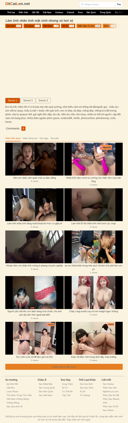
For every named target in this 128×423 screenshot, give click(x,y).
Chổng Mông (13, 402)
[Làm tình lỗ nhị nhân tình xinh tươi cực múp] (93, 204)
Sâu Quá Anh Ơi (15, 406)
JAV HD (35, 12)
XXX (105, 402)
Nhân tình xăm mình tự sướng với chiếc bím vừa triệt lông (93, 179)
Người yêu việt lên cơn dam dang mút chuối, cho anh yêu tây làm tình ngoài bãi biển (34, 313)
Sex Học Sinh (86, 387)
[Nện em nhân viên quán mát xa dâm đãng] (34, 159)
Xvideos (59, 12)
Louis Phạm (12, 391)
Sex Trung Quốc (47, 387)
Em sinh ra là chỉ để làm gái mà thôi (34, 357)
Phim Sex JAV (110, 387)
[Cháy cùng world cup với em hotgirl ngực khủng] (93, 292)
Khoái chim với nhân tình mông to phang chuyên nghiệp (34, 265)
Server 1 (12, 100)
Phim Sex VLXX (110, 406)
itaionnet (17, 4)
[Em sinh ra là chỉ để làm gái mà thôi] (34, 338)
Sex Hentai (108, 384)
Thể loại (11, 12)
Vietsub (70, 12)
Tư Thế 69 (67, 391)
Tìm (119, 4)
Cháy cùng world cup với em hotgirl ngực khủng (93, 311)
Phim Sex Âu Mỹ (111, 395)
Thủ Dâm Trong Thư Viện (19, 395)
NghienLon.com (110, 391)
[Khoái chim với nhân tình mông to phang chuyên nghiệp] (34, 246)
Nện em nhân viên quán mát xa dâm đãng (34, 177)
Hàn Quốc (91, 12)
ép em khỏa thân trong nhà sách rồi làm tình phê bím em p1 (93, 267)
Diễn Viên (23, 12)
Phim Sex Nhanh (111, 399)
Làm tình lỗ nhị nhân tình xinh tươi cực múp (93, 223)
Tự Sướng (85, 395)
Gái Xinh (119, 12)
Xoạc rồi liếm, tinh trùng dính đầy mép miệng (93, 357)
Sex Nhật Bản (45, 384)
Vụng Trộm (67, 384)
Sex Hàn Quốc (46, 391)
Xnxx (80, 12)
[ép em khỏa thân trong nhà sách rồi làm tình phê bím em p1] (93, 246)
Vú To (65, 387)
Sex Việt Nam (45, 395)
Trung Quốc (105, 12)
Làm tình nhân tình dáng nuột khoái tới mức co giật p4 (34, 223)
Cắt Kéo (11, 387)
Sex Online (108, 410)
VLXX (82, 391)
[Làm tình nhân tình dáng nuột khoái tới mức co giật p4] (34, 204)
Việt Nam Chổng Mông (18, 399)
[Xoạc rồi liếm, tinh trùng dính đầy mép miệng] (93, 338)
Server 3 (28, 100)
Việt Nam (47, 12)
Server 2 (43, 100)
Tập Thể (66, 395)
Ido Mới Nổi (12, 384)
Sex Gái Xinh (86, 384)
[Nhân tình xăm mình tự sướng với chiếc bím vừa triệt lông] (93, 159)
